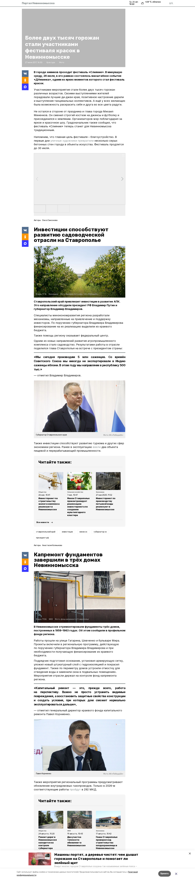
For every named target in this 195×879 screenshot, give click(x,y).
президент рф (42, 538)
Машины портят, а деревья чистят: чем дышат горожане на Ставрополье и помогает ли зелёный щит (96, 859)
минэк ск (83, 532)
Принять (164, 873)
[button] (40, 859)
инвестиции (67, 532)
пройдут (75, 789)
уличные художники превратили (72, 140)
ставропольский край (45, 532)
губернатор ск (100, 532)
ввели (97, 447)
